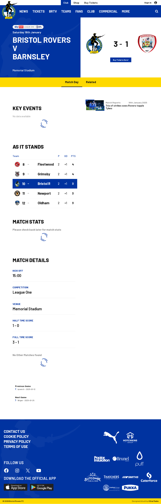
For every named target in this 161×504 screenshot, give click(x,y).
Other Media (153, 501)
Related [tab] (91, 82)
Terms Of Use (16, 446)
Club (65, 2)
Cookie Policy (16, 436)
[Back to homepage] (8, 10)
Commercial (108, 11)
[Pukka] (130, 488)
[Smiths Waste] (130, 477)
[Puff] (139, 459)
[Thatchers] (111, 477)
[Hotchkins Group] (130, 437)
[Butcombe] (92, 477)
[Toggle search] (156, 11)
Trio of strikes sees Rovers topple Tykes (125, 107)
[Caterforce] (149, 477)
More (126, 11)
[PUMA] (111, 437)
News (23, 11)
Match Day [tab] (71, 82)
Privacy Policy (17, 441)
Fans (79, 11)
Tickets (38, 11)
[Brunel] (121, 459)
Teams (66, 11)
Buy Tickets (91, 2)
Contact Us (14, 431)
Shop (76, 2)
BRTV (53, 11)
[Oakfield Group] (111, 488)
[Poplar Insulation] (102, 459)
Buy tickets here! (121, 60)
